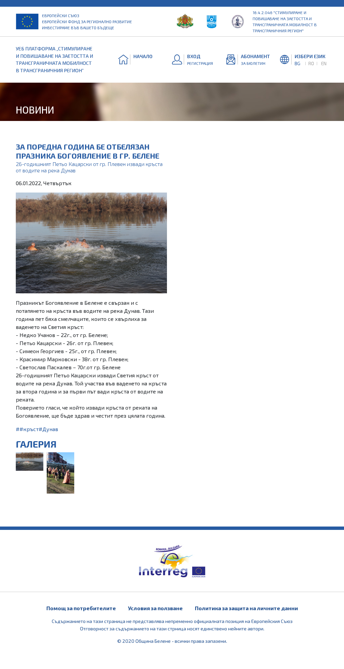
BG (297, 63)
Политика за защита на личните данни (246, 608)
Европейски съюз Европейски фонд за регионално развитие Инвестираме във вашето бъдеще (87, 21)
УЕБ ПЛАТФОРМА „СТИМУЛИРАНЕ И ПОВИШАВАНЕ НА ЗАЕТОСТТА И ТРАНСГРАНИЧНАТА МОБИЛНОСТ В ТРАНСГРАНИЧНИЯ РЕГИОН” (54, 59)
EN (324, 63)
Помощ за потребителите (81, 608)
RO (311, 63)
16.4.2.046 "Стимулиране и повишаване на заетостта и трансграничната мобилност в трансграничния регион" (285, 21)
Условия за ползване (155, 608)
